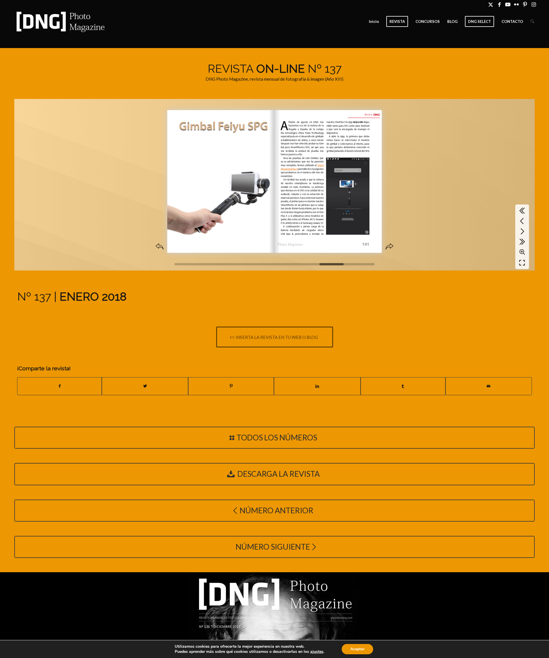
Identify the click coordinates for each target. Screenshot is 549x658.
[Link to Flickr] (516, 4)
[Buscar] (532, 21)
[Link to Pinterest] (525, 4)
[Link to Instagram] (534, 4)
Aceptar (357, 649)
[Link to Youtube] (508, 4)
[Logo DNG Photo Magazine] (59, 21)
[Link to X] (491, 4)
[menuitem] (374, 21)
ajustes (316, 651)
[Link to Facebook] (499, 4)
